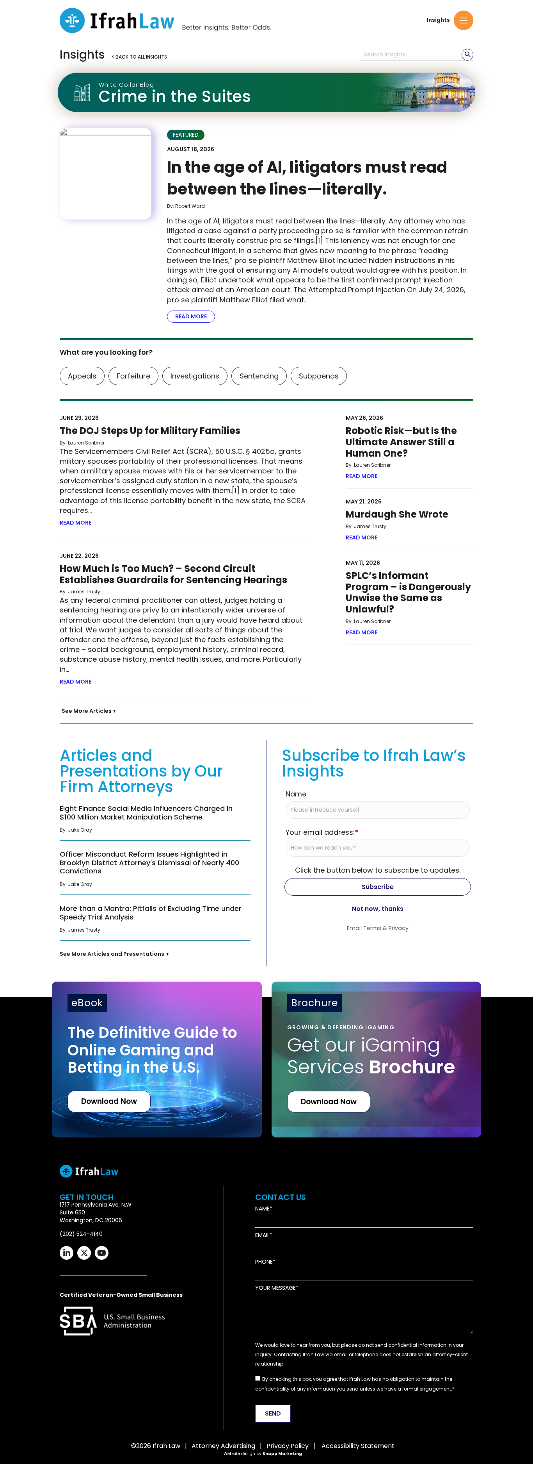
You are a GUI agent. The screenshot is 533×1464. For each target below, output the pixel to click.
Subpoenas (319, 376)
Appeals (82, 376)
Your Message (275, 1288)
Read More (195, 316)
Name (262, 1208)
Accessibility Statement (358, 1445)
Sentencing (259, 376)
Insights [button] (438, 20)
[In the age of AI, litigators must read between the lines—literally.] (105, 174)
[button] (463, 20)
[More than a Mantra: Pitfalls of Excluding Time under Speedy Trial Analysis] (155, 921)
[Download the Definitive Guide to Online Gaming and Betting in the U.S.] (157, 1059)
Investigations (195, 376)
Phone (264, 1262)
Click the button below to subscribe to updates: (378, 870)
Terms (372, 928)
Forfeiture (133, 376)
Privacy (399, 928)
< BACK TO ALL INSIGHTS (139, 57)
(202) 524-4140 (81, 1234)
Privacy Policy (287, 1445)
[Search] (467, 55)
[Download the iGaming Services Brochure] (376, 1059)
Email (262, 1235)
